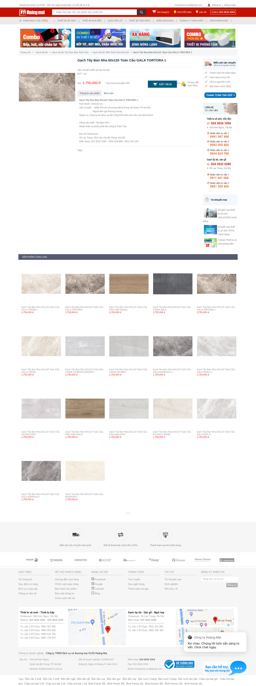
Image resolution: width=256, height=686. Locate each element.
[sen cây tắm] (81, 563)
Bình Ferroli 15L (135, 683)
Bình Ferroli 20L (116, 683)
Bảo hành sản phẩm (66, 588)
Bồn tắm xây (129, 679)
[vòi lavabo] (32, 563)
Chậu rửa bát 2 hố (55, 683)
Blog (97, 593)
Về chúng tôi (25, 579)
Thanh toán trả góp (138, 588)
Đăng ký (216, 5)
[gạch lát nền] (178, 563)
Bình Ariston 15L (194, 683)
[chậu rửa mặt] (57, 563)
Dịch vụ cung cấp (27, 588)
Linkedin (99, 588)
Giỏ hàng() (163, 12)
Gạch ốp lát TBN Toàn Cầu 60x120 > (113, 52)
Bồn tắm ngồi (68, 679)
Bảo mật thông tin (64, 593)
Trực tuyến (134, 579)
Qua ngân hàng (136, 584)
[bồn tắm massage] (130, 563)
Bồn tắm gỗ (83, 679)
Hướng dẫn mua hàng (67, 579)
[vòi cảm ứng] (105, 563)
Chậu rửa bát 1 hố (77, 683)
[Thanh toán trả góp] (220, 98)
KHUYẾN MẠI (184, 12)
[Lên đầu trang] (128, 514)
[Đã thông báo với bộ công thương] (179, 668)
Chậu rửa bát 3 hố (34, 683)
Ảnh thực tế (171, 588)
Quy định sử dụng (28, 584)
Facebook (100, 579)
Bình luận (109, 93)
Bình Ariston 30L (154, 683)
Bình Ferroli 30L (97, 683)
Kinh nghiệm (171, 584)
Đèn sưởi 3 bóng (147, 679)
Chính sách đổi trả (65, 598)
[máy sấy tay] (154, 563)
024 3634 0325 (55, 620)
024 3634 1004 (37, 620)
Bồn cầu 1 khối (51, 679)
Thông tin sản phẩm (89, 93)
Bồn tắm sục (98, 679)
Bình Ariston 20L (174, 683)
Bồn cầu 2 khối (33, 679)
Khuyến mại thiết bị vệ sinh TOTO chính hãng (226, 231)
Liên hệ (203, 12)
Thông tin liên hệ (27, 593)
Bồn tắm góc (114, 679)
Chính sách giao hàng (67, 584)
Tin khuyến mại (173, 579)
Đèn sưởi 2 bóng (167, 679)
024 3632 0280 (148, 620)
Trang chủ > (27, 52)
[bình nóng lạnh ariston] (227, 563)
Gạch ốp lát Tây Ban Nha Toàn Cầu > (72, 52)
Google (98, 584)
